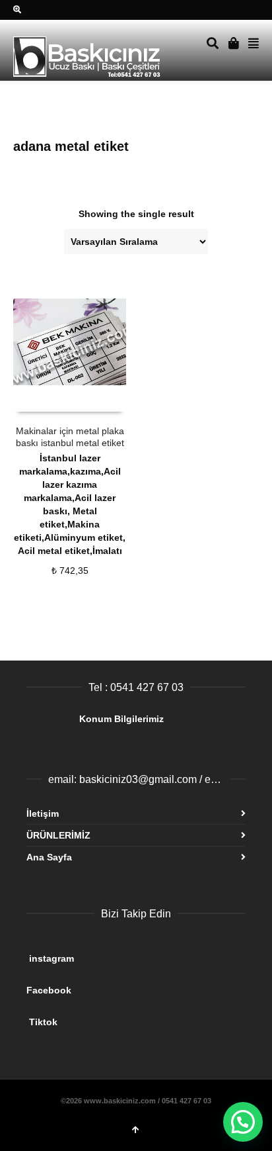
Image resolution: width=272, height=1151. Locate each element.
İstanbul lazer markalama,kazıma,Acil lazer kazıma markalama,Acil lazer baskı (70, 484)
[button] (243, 1122)
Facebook (128, 984)
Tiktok (130, 1016)
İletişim (42, 813)
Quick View (42, 398)
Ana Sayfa (49, 857)
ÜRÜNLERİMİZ (58, 835)
